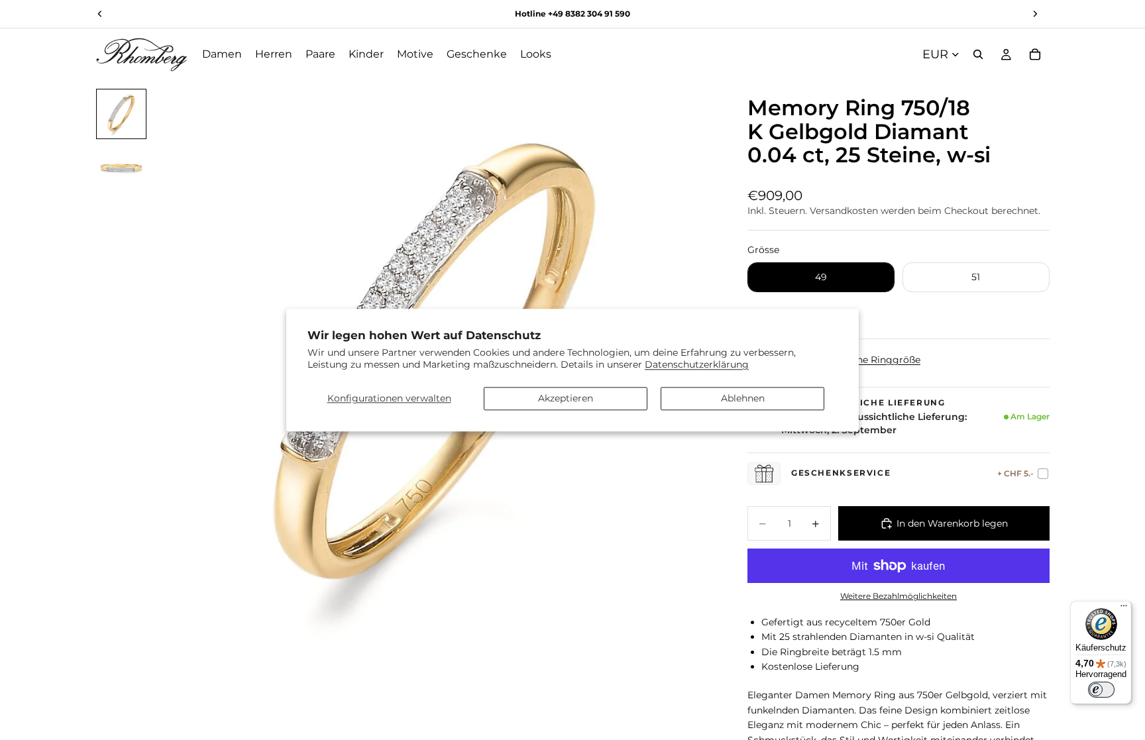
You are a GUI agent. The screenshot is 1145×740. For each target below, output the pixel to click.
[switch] (1101, 690)
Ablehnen (743, 398)
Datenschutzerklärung (697, 364)
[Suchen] (978, 54)
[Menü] (1124, 609)
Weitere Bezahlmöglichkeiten (898, 596)
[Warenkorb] (1035, 54)
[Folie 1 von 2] (121, 114)
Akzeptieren (565, 398)
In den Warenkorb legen (952, 523)
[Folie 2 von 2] (121, 167)
